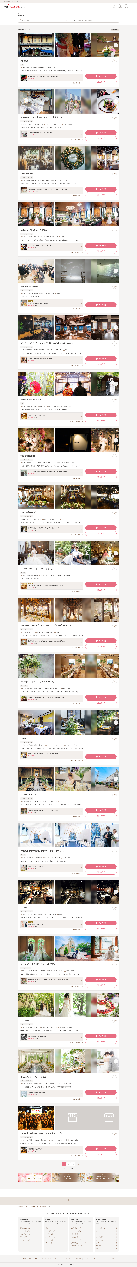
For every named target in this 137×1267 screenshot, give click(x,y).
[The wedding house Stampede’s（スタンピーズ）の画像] (68, 1118)
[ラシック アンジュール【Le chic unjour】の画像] (68, 666)
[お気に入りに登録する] (114, 61)
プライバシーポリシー (46, 1259)
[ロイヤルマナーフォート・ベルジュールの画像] (68, 553)
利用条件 (37, 1259)
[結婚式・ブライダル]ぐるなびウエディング (28, 1206)
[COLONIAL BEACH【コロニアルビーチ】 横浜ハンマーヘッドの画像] (68, 101)
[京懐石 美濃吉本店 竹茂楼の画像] (68, 384)
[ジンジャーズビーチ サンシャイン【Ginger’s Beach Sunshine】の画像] (68, 327)
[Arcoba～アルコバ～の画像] (68, 779)
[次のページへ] (78, 1164)
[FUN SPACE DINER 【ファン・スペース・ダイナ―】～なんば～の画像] (68, 610)
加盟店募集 (79, 1259)
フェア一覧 (102, 76)
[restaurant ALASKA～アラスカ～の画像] (68, 214)
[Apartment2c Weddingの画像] (68, 271)
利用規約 (31, 1259)
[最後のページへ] (82, 1164)
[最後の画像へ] (116, 45)
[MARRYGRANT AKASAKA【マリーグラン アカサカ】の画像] (68, 835)
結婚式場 (43, 1206)
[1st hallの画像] (68, 892)
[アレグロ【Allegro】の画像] (68, 497)
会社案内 (25, 1259)
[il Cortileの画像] (68, 722)
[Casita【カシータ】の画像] (68, 158)
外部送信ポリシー (58, 1259)
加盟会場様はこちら (69, 1259)
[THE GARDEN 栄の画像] (68, 440)
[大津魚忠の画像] (68, 45)
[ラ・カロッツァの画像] (68, 1005)
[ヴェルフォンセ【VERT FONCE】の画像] (68, 1061)
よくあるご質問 (110, 1259)
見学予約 (102, 82)
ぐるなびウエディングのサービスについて (94, 1259)
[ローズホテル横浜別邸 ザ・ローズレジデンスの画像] (68, 948)
